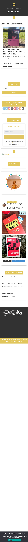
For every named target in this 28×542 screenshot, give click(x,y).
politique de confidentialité (14, 142)
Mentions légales (16, 539)
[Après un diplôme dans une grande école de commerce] (14, 222)
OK (9, 539)
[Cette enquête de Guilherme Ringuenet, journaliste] (14, 246)
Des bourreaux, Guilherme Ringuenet (12, 283)
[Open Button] (14, 17)
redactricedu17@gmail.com (14, 8)
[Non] (26, 536)
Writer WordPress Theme (8, 339)
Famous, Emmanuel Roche (9, 296)
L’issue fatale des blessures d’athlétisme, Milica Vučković (14, 51)
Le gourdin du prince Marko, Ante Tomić (13, 286)
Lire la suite (7, 66)
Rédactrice (14, 12)
